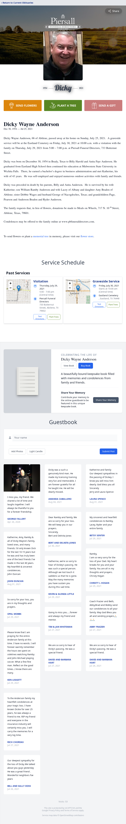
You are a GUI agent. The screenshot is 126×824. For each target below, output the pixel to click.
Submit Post (108, 451)
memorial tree (41, 236)
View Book (69, 365)
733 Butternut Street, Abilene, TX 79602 (48, 307)
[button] (19, 288)
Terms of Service (71, 810)
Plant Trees (54, 317)
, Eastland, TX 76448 (109, 298)
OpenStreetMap (66, 815)
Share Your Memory (106, 400)
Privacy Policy (54, 810)
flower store (87, 236)
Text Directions (39, 317)
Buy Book (85, 365)
